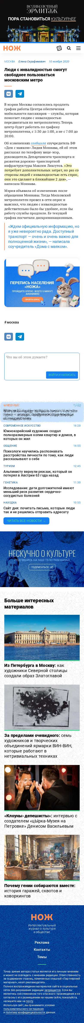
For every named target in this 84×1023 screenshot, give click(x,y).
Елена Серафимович (32, 61)
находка (10, 502)
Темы (42, 957)
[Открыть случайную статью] (59, 48)
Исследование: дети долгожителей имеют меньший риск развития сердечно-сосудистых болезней (38, 492)
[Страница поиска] (69, 48)
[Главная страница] (12, 48)
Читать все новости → (26, 521)
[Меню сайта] (78, 48)
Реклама (42, 942)
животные (11, 405)
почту (29, 1001)
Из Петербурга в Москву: (35, 670)
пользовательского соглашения (23, 1008)
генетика (10, 482)
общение (10, 445)
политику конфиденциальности (25, 1012)
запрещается (52, 990)
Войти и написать (62, 374)
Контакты (42, 950)
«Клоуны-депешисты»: (40, 821)
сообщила (38, 143)
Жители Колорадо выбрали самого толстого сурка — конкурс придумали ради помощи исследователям (40, 415)
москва (9, 61)
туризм (9, 466)
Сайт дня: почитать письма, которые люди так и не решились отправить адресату (39, 510)
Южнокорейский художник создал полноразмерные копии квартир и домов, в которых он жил (39, 435)
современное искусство (22, 425)
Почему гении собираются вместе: (39, 891)
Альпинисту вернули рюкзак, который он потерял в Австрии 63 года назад (37, 473)
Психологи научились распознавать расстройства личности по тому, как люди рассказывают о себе (38, 455)
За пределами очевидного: (38, 746)
